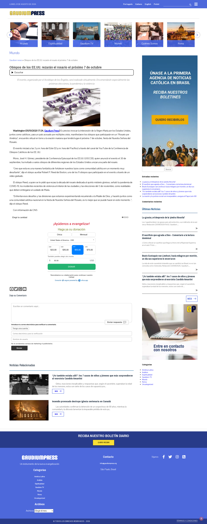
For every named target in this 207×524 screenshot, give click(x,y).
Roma (144, 382)
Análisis (145, 372)
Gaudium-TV (147, 377)
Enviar (19, 348)
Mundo (14, 53)
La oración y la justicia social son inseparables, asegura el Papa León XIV (169, 196)
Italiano (138, 4)
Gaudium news (15, 60)
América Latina (147, 370)
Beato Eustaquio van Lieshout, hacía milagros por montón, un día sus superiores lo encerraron (169, 257)
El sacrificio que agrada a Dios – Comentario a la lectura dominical (166, 184)
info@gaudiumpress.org (108, 463)
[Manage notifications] (201, 519)
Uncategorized (147, 384)
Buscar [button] (168, 169)
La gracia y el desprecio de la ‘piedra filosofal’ (158, 182)
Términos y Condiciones (187, 521)
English (148, 4)
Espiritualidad (147, 375)
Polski (156, 4)
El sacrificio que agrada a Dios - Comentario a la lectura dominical (168, 237)
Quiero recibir (103, 442)
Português (128, 4)
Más (56, 391)
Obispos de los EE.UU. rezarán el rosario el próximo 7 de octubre (55, 67)
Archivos (30, 510)
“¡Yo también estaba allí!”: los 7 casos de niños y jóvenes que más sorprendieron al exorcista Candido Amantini (92, 377)
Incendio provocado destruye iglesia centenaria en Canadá (81, 401)
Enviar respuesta (114, 322)
